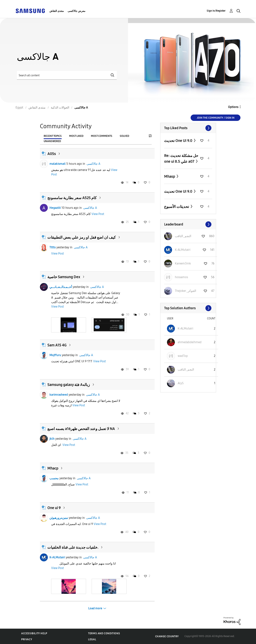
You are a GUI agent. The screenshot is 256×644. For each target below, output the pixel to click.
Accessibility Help (34, 633)
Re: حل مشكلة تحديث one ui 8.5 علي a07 (181, 158)
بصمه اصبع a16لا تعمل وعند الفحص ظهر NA (81, 428)
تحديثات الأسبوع (177, 206)
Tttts (52, 247)
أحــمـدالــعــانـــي (60, 287)
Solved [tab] (124, 136)
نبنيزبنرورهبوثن (58, 518)
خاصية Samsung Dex (63, 277)
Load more (95, 608)
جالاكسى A (93, 163)
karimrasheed (58, 394)
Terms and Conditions (104, 633)
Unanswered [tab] (52, 141)
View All (188, 128)
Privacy (26, 639)
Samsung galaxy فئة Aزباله (68, 384)
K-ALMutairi (57, 557)
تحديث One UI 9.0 (178, 140)
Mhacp (52, 468)
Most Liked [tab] (76, 136)
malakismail (57, 163)
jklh (52, 438)
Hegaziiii (55, 208)
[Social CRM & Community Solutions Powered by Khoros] (232, 620)
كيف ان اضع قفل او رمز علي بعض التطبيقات (81, 237)
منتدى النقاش (56, 11)
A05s (51, 153)
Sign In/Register (216, 10)
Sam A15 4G (57, 345)
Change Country (167, 636)
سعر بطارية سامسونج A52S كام (72, 197)
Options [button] (233, 107)
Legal (92, 639)
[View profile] (44, 164)
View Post (97, 214)
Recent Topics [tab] (53, 136)
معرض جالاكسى (76, 11)
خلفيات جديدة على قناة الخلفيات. (72, 547)
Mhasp (170, 176)
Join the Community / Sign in (215, 117)
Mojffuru (55, 355)
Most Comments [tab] (101, 136)
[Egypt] (30, 10)
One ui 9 (54, 507)
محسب (54, 478)
